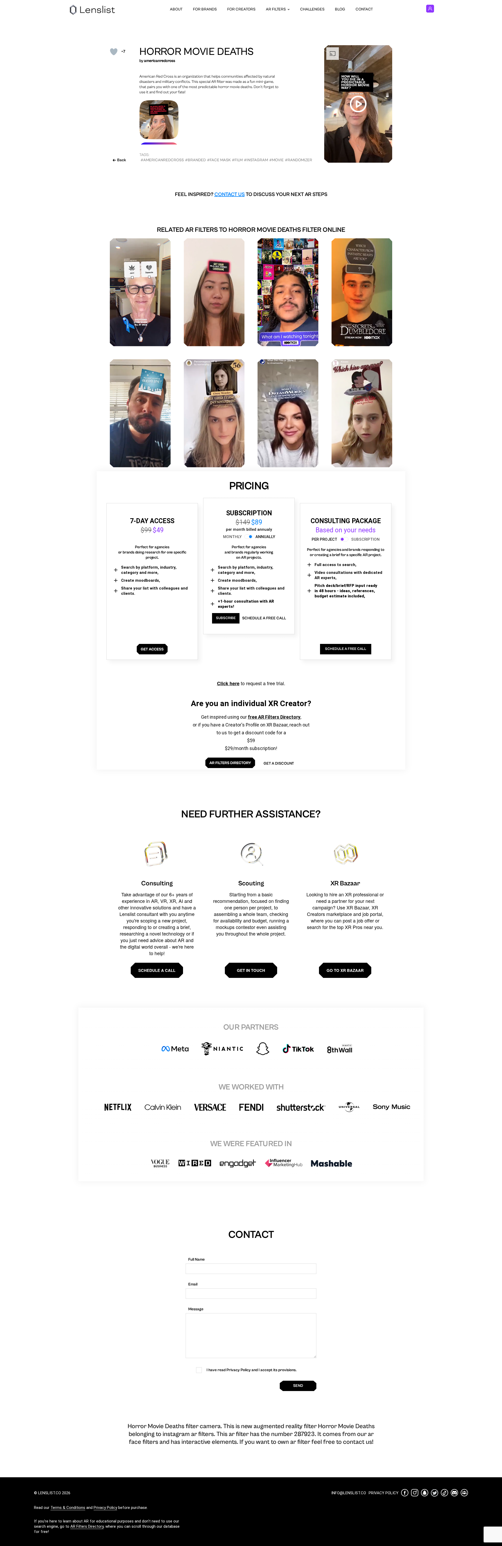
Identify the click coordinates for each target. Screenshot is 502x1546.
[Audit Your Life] (140, 292)
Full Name (196, 1259)
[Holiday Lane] (140, 413)
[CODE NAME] (214, 292)
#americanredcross (162, 160)
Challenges (312, 9)
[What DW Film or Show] (288, 413)
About (176, 9)
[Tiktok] (444, 1492)
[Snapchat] (424, 1492)
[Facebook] (404, 1492)
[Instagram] (414, 1492)
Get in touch (251, 970)
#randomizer (298, 160)
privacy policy (383, 1493)
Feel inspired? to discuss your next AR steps (251, 195)
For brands (205, 9)
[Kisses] (362, 413)
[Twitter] (434, 1493)
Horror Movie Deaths (196, 52)
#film (237, 160)
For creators (241, 9)
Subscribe (226, 618)
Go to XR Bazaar (345, 970)
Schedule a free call (264, 618)
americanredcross (159, 61)
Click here (228, 683)
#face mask (219, 160)
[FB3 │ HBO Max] (362, 292)
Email (192, 1284)
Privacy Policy (105, 1507)
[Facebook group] (464, 1492)
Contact (364, 9)
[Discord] (454, 1492)
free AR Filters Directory (274, 717)
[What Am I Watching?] (288, 292)
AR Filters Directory (87, 1526)
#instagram (256, 160)
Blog (340, 9)
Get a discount (279, 763)
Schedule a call (156, 970)
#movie (276, 160)
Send (298, 1385)
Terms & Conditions (67, 1507)
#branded (195, 160)
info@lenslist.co (348, 1493)
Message (195, 1309)
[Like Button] (114, 52)
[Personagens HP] (214, 413)
